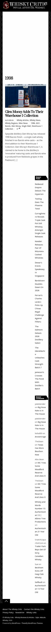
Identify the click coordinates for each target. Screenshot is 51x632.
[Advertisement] (25, 44)
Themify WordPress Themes (32, 623)
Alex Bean (9, 120)
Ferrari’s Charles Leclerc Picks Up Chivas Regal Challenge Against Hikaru (39, 308)
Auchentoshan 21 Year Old (40, 531)
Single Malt (26, 126)
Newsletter (19, 612)
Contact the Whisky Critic (34, 609)
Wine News (23, 123)
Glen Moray (16, 126)
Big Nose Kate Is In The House (40, 410)
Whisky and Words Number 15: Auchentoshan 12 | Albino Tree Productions (40, 512)
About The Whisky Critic (12, 609)
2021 (38, 123)
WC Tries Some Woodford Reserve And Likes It (40, 469)
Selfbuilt (38, 582)
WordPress (16, 623)
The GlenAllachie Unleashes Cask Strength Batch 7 (40, 357)
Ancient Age (40, 436)
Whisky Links (31, 612)
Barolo (8, 126)
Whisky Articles (23, 120)
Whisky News (35, 120)
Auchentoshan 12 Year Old (40, 588)
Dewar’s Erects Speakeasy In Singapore (40, 269)
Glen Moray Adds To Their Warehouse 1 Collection (24, 113)
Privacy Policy (8, 612)
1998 (33, 123)
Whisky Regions (11, 123)
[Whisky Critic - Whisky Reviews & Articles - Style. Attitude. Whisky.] (25, 9)
